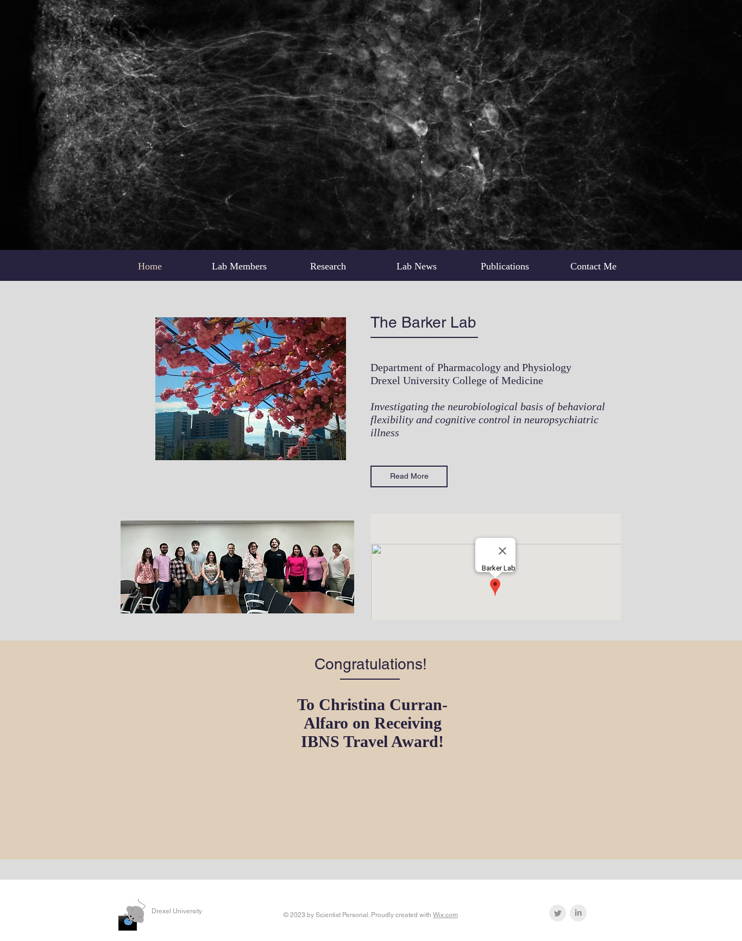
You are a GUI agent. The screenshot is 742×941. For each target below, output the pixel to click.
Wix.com (445, 915)
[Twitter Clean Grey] (557, 913)
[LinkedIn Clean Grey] (578, 913)
